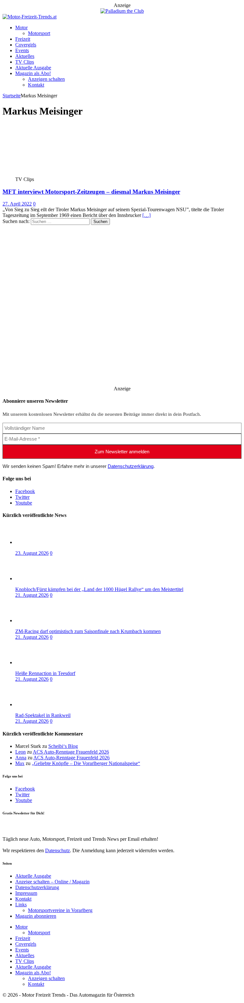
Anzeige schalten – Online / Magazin (52, 881)
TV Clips (24, 62)
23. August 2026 (32, 553)
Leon (20, 752)
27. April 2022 (17, 203)
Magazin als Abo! (33, 73)
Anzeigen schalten (46, 79)
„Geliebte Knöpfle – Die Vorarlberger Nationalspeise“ (86, 763)
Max (19, 763)
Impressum (26, 893)
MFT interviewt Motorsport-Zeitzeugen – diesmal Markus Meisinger (91, 191)
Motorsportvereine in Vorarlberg (60, 910)
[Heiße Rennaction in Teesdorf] (40, 662)
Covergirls (25, 44)
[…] (146, 215)
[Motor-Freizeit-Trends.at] (30, 16)
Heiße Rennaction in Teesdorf (45, 673)
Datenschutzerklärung (130, 466)
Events (22, 50)
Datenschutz (57, 850)
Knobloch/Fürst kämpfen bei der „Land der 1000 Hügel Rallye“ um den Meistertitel (99, 589)
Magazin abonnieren (35, 916)
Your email (13, 826)
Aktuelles (24, 56)
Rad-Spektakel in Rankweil (43, 715)
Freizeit (22, 39)
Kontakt (36, 84)
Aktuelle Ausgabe (33, 67)
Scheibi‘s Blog (63, 746)
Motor (21, 27)
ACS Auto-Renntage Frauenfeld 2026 (71, 752)
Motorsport (39, 33)
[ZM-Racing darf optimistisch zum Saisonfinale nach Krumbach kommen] (40, 620)
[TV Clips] (49, 173)
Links (21, 904)
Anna (20, 757)
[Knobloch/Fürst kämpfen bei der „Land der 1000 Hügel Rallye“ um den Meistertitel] (40, 578)
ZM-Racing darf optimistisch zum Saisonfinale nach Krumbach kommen (88, 631)
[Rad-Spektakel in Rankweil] (40, 704)
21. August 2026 (32, 595)
